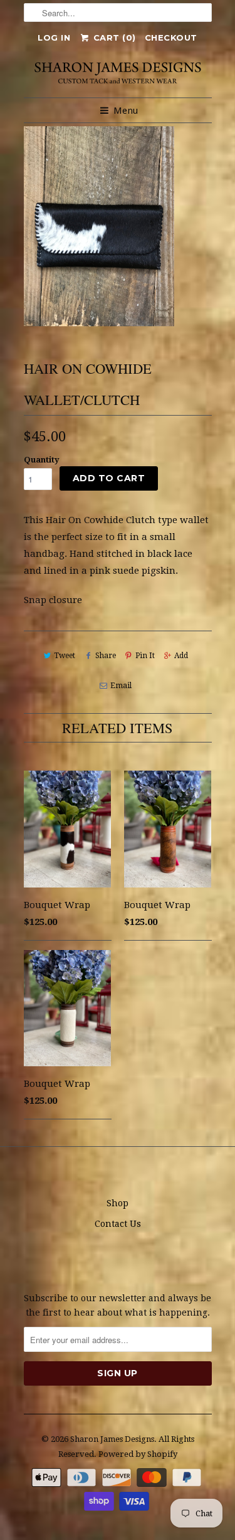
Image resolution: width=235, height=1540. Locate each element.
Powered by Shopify (137, 1454)
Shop (117, 1203)
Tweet (64, 655)
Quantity (42, 459)
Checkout (171, 37)
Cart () (113, 37)
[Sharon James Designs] (118, 72)
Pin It (145, 655)
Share (105, 655)
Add (181, 655)
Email (121, 685)
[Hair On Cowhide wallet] (99, 226)
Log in (54, 37)
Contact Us (118, 1224)
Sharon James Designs (112, 1439)
